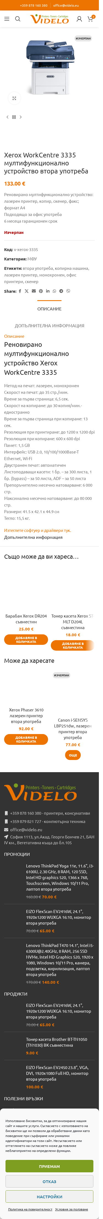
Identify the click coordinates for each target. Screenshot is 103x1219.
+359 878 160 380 (34, 5)
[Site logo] (49, 18)
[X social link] (26, 291)
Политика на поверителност (30, 1209)
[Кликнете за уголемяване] (14, 98)
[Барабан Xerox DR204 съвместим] (26, 588)
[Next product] (20, 117)
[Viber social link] (68, 291)
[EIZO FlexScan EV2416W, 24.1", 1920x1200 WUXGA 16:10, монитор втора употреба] (13, 921)
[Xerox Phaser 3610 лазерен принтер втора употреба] (26, 687)
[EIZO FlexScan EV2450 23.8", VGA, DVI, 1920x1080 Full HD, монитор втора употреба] (13, 1077)
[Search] (17, 18)
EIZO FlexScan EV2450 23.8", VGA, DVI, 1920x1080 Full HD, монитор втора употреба (57, 1073)
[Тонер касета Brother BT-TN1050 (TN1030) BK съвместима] (13, 1046)
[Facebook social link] (19, 291)
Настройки (49, 1196)
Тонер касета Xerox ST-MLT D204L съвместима (72, 621)
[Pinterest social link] (40, 291)
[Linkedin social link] (47, 291)
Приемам (49, 1166)
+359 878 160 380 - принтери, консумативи (50, 813)
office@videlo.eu (66, 5)
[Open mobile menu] (6, 18)
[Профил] (79, 18)
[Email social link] (33, 291)
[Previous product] (7, 117)
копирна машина (71, 268)
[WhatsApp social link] (54, 291)
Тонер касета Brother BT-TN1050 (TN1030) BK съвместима (56, 1042)
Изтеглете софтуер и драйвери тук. (37, 530)
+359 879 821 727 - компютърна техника (47, 821)
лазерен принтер (20, 274)
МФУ (32, 258)
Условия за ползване (71, 1209)
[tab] (49, 308)
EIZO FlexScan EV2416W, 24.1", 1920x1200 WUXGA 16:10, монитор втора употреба (58, 917)
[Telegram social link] (61, 291)
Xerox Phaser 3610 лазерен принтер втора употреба (26, 715)
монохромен (52, 274)
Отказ (49, 1181)
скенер (31, 281)
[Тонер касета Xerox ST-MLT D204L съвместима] (73, 588)
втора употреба (38, 268)
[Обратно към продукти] (14, 117)
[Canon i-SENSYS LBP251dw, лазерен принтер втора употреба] (73, 692)
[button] (26, 639)
